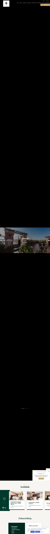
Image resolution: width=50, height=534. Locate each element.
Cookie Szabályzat (39, 529)
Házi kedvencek (14, 528)
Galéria (43, 2)
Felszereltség (24, 2)
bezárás (47, 469)
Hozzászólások (29, 2)
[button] (22, 408)
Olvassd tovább (25, 242)
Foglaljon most (46, 4)
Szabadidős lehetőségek (16, 529)
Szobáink (21, 2)
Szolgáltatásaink (39, 2)
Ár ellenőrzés (41, 478)
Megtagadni (37, 531)
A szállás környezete (33, 2)
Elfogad (32, 531)
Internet (13, 532)
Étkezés (13, 531)
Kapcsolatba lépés (47, 2)
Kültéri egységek (14, 526)
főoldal (18, 2)
